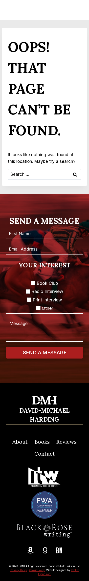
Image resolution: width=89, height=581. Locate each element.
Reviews (66, 441)
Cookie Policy (37, 570)
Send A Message (45, 353)
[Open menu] (77, 9)
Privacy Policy (18, 570)
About (20, 441)
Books (42, 441)
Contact (44, 453)
